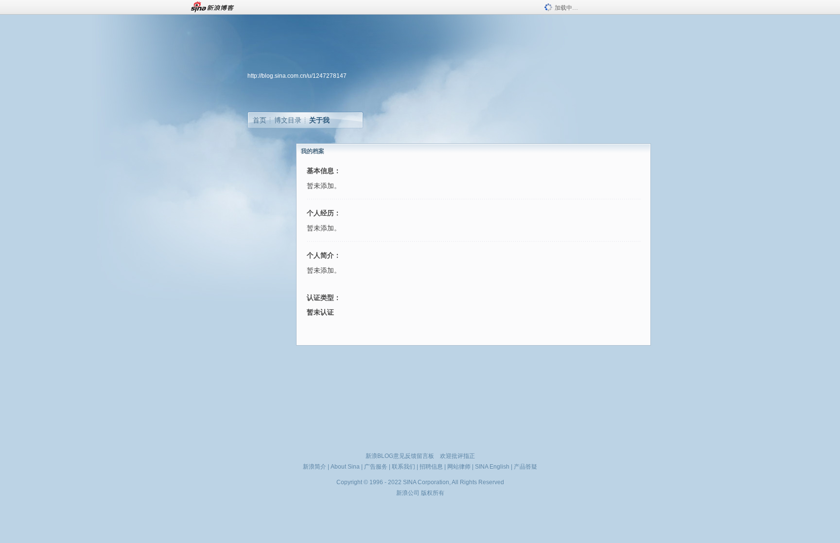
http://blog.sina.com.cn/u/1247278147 (297, 75)
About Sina (345, 466)
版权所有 (432, 493)
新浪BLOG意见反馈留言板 (400, 456)
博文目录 (287, 120)
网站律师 (459, 466)
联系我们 (403, 466)
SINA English (492, 466)
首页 (259, 120)
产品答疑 (525, 466)
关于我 (319, 120)
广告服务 (375, 466)
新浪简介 (314, 466)
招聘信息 (431, 466)
